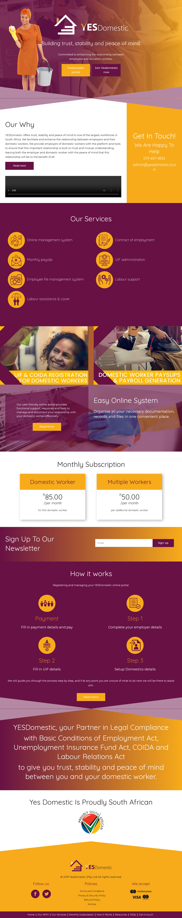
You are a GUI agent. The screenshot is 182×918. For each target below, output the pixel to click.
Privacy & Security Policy (92, 895)
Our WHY (43, 914)
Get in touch (146, 914)
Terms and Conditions (92, 891)
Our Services (59, 914)
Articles (92, 904)
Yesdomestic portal (75, 70)
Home (31, 914)
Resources (121, 914)
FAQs (133, 914)
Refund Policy (92, 899)
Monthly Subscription (81, 914)
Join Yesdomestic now (106, 70)
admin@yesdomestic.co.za (154, 167)
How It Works (104, 914)
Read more (19, 165)
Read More (47, 426)
